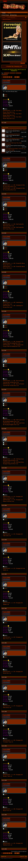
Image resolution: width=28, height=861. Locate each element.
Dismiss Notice (25, 22)
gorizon (7, 130)
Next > (18, 77)
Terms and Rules (24, 858)
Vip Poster (12, 63)
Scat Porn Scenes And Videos (19, 145)
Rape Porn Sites (17, 63)
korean (7, 135)
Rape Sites (22, 63)
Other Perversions (16, 151)
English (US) (3, 856)
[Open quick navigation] (25, 17)
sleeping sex (4, 74)
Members (9, 12)
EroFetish (7, 145)
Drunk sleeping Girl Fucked (13, 134)
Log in (5, 1)
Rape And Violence (16, 130)
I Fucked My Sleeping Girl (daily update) (16, 129)
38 (15, 77)
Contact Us (22, 856)
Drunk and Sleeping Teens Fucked (14, 138)
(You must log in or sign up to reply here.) (19, 851)
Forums (3, 12)
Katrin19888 (6, 80)
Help (26, 856)
